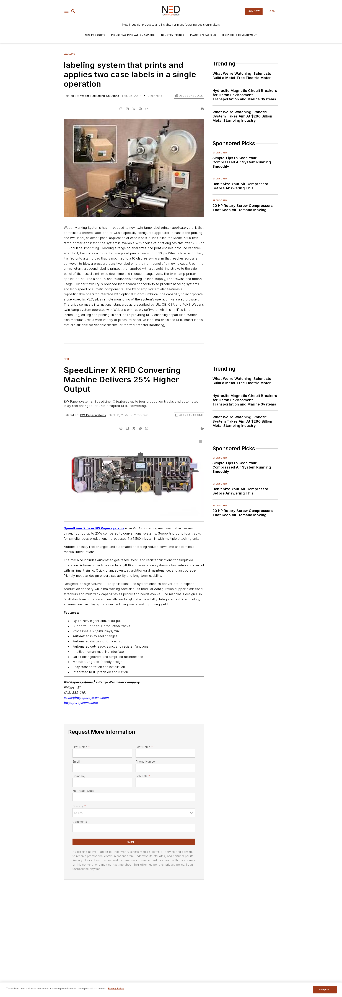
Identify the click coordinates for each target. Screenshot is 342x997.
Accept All (324, 989)
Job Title (143, 776)
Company (79, 776)
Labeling (69, 54)
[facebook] (121, 109)
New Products (95, 35)
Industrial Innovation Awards (133, 35)
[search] (73, 11)
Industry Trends (172, 35)
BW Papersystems (93, 415)
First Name (81, 747)
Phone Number (146, 761)
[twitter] (134, 109)
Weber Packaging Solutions (99, 96)
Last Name (144, 747)
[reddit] (140, 109)
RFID (66, 359)
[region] (171, 989)
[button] (66, 11)
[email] (146, 109)
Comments (79, 821)
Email (77, 761)
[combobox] (133, 812)
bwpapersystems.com (81, 703)
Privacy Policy (116, 988)
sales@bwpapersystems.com (86, 698)
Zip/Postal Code (83, 790)
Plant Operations (203, 35)
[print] (202, 109)
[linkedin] (127, 109)
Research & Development (239, 35)
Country (79, 806)
